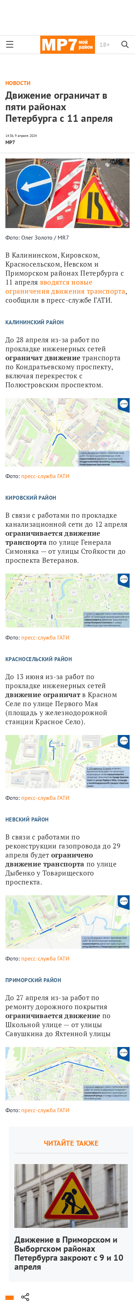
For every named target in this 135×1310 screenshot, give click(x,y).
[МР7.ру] (67, 45)
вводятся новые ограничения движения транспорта (65, 286)
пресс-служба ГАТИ (45, 476)
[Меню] (9, 45)
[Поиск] (125, 45)
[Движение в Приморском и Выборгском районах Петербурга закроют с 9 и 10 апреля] (71, 1204)
